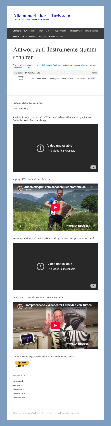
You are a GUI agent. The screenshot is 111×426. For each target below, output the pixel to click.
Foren (38, 65)
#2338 (94, 72)
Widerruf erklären (55, 36)
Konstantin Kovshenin (69, 413)
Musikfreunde (60, 30)
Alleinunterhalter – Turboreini (42, 15)
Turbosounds (29, 30)
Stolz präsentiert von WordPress (26, 413)
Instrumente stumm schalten (74, 65)
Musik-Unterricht (29, 36)
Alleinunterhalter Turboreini (23, 65)
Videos (49, 30)
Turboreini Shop (75, 30)
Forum (40, 30)
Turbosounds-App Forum (51, 65)
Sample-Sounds (91, 30)
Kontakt (16, 36)
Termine (42, 36)
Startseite (17, 30)
